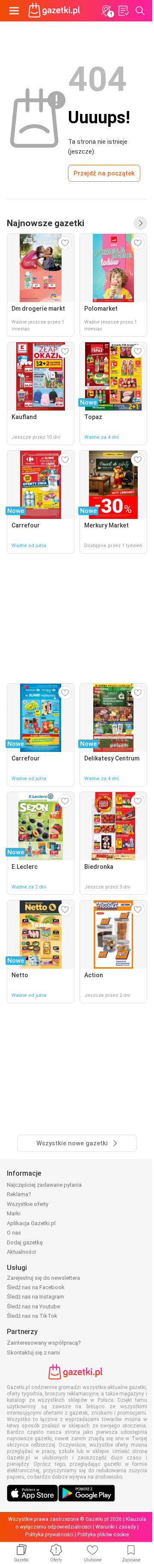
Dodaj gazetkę (25, 1242)
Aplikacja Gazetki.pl (31, 1223)
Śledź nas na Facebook (36, 1287)
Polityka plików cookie (103, 1535)
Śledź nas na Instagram (35, 1296)
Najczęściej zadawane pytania (44, 1185)
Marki (14, 1213)
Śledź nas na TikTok (32, 1316)
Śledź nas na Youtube (33, 1306)
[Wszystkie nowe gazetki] (140, 223)
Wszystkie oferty (27, 1204)
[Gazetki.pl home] (55, 11)
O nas (14, 1232)
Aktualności (21, 1252)
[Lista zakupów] (123, 10)
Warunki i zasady (115, 1527)
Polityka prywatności (49, 1535)
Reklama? (19, 1194)
